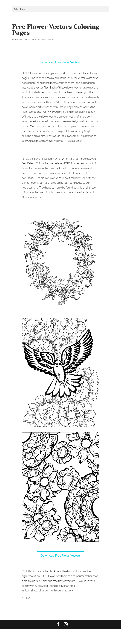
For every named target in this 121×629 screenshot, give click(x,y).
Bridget (18, 39)
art (39, 39)
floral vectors (47, 39)
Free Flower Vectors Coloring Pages (55, 29)
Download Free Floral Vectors (60, 62)
